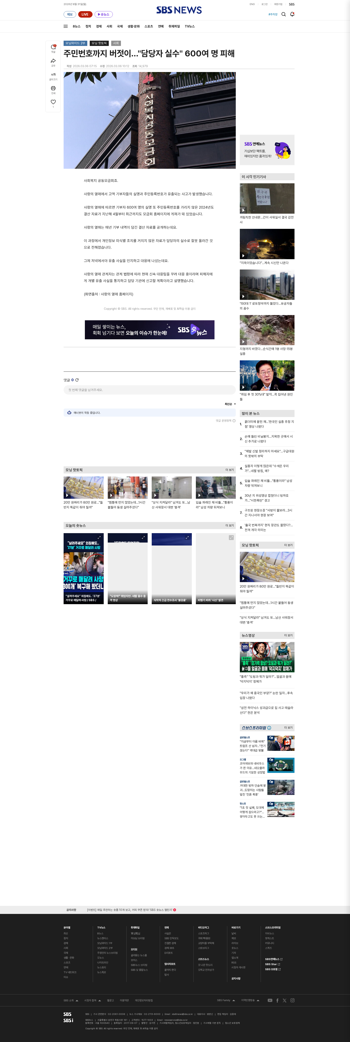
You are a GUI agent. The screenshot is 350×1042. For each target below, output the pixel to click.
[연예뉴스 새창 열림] (267, 150)
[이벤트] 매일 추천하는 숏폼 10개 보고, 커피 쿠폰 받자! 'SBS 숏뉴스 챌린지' (129, 909)
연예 (161, 26)
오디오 (134, 948)
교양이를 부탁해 (206, 943)
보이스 (134, 960)
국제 (120, 26)
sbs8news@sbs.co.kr (182, 1014)
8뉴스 (77, 26)
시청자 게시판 (238, 967)
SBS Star (271, 963)
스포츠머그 (203, 933)
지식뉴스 (269, 933)
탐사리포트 (169, 963)
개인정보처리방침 (144, 1000)
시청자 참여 (92, 1001)
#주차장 (273, 14)
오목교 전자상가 (206, 969)
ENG (252, 4)
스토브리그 (203, 948)
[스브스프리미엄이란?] (270, 727)
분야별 (67, 926)
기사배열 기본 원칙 (212, 1023)
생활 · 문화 (69, 957)
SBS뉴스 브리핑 (139, 965)
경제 (99, 26)
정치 (88, 26)
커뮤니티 (269, 943)
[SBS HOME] (292, 4)
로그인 (264, 4)
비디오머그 (203, 926)
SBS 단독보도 (171, 938)
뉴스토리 (101, 967)
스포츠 (149, 26)
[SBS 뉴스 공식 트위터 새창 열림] (284, 1000)
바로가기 (236, 926)
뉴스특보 (101, 972)
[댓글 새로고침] (77, 380)
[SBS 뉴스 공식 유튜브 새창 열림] (270, 1000)
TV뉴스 (190, 26)
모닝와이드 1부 (104, 943)
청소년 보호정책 (232, 1023)
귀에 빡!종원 (204, 938)
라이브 (235, 943)
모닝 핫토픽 (99, 43)
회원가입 (278, 4)
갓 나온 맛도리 (205, 965)
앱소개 (235, 957)
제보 (234, 938)
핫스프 (243, 803)
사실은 (167, 933)
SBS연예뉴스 (272, 958)
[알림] (292, 14)
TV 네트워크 (70, 972)
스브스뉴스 (203, 958)
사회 (109, 26)
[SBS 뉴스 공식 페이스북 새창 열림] (277, 1000)
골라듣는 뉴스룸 (139, 955)
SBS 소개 (71, 1001)
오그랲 (243, 759)
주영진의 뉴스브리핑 (107, 952)
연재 (166, 926)
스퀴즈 (268, 948)
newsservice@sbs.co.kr (176, 1020)
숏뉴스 (235, 948)
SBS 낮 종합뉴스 (139, 969)
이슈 (66, 977)
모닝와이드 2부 (75, 43)
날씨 (234, 933)
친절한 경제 (170, 943)
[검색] (284, 14)
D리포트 (168, 952)
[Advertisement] (150, 444)
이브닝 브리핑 (138, 938)
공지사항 (236, 978)
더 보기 (229, 468)
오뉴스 (100, 957)
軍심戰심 (135, 933)
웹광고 (110, 1000)
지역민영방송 (250, 1001)
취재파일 (174, 26)
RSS (234, 962)
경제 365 (169, 948)
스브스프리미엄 (273, 926)
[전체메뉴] (65, 26)
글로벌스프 (245, 737)
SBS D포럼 (271, 969)
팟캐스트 (269, 938)
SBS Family (226, 1001)
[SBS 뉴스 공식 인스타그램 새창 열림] (292, 1000)
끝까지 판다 (170, 969)
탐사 (166, 974)
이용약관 (124, 1000)
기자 (234, 952)
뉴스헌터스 (102, 938)
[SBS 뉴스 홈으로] (179, 10)
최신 (66, 933)
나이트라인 (102, 962)
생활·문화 (134, 26)
